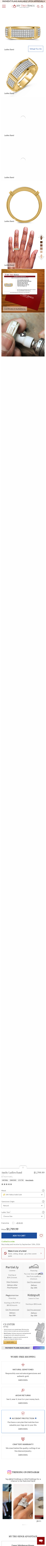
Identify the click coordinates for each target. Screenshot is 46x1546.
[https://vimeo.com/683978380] (23, 334)
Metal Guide (43, 1190)
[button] (23, 1501)
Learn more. (23, 1380)
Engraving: (5, 1223)
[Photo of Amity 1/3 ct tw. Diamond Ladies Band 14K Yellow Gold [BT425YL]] (23, 31)
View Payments (12, 1282)
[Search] (38, 6)
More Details (29, 1180)
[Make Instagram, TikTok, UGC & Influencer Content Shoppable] (39, 1521)
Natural (5, 1180)
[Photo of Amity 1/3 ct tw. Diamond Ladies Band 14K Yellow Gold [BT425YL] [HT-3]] (23, 247)
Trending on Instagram (25, 1472)
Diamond (13, 1180)
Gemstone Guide (43, 1201)
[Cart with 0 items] (43, 6)
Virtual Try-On (36, 49)
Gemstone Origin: (8, 1201)
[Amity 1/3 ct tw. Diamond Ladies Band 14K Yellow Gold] (23, 291)
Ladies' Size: (6, 1212)
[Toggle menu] (3, 6)
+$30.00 (19, 1223)
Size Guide (43, 1212)
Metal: (3, 1191)
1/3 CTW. (20, 1180)
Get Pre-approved (33, 1282)
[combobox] (23, 1194)
